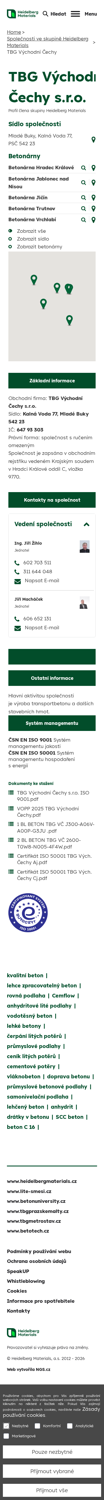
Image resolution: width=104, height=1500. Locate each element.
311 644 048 (37, 571)
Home (14, 32)
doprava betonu (68, 1076)
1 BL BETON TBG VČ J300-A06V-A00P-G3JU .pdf (55, 827)
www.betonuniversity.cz (36, 1201)
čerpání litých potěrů (34, 1036)
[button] (69, 320)
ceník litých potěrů (31, 1056)
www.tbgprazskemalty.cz (38, 1211)
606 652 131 (37, 618)
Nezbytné (20, 1425)
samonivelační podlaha (37, 1096)
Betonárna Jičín (27, 197)
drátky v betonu (28, 1117)
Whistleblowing (26, 1281)
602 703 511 (37, 562)
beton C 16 (21, 1127)
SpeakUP (18, 1271)
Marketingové (24, 1436)
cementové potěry (31, 1066)
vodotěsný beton (29, 1016)
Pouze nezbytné (52, 1451)
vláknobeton (23, 1076)
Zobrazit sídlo (33, 239)
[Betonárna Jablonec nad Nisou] (83, 182)
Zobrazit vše (31, 231)
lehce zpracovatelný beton (42, 985)
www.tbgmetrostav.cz (34, 1221)
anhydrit (62, 1106)
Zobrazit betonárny (39, 246)
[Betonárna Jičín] (83, 197)
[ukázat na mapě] (94, 139)
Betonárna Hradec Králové (41, 167)
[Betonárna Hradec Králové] (83, 167)
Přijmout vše (52, 1490)
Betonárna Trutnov (31, 208)
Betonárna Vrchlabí (32, 219)
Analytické (84, 1425)
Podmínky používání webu (39, 1251)
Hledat (58, 14)
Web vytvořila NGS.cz (28, 1369)
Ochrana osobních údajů (36, 1261)
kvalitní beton (25, 975)
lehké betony (24, 1026)
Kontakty (18, 1311)
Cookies (17, 1291)
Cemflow (63, 995)
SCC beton (69, 1117)
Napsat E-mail (42, 580)
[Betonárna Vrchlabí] (83, 219)
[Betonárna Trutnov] (83, 208)
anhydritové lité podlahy (39, 1005)
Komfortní (52, 1425)
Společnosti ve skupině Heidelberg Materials (47, 42)
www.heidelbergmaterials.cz (42, 1181)
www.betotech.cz (28, 1231)
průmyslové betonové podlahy (47, 1086)
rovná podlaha (26, 995)
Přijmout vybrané (52, 1471)
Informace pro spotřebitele (41, 1301)
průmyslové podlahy (34, 1046)
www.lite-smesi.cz (29, 1191)
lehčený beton (25, 1106)
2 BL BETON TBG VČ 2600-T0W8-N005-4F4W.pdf (49, 843)
